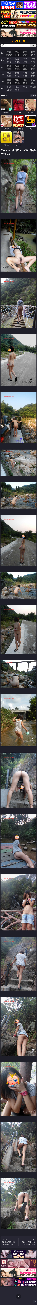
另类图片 (33, 76)
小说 (2, 81)
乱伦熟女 (25, 69)
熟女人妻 (9, 62)
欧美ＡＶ (25, 59)
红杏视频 (9, 90)
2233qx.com (18, 41)
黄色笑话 (25, 83)
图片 (2, 74)
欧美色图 (25, 73)
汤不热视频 (33, 87)
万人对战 (25, 52)
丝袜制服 (17, 62)
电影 (2, 67)
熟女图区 (25, 76)
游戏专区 (33, 52)
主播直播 (25, 62)
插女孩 (9, 87)
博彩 (2, 53)
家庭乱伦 (17, 80)
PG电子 (9, 52)
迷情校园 (9, 83)
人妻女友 (25, 80)
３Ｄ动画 (33, 59)
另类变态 (33, 69)
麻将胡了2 (9, 55)
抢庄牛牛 (33, 55)
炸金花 (17, 55)
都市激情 (9, 80)
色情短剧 (17, 90)
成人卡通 (25, 66)
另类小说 (17, 83)
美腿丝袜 (9, 76)
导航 (2, 88)
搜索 (33, 45)
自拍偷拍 (17, 59)
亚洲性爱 (9, 66)
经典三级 (17, 69)
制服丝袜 (9, 69)
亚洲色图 (17, 73)
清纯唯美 (17, 76)
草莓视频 (25, 87)
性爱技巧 (33, 83)
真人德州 (17, 52)
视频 (2, 60)
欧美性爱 (33, 66)
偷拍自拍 (17, 66)
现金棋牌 (25, 55)
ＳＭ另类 (33, 62)
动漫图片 (33, 73)
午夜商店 (17, 87)
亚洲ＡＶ (9, 59)
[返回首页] (34, 1301)
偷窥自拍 (9, 73)
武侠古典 (33, 80)
